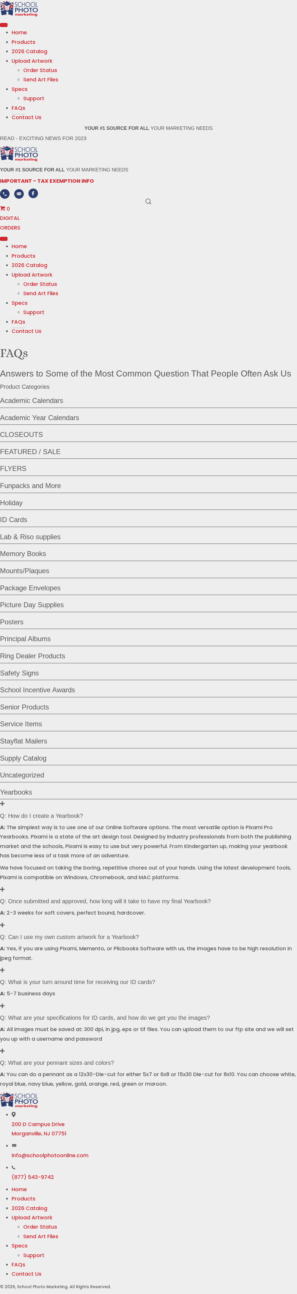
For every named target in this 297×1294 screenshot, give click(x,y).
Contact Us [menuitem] (26, 1273)
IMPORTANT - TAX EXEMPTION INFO (47, 180)
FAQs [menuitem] (18, 1264)
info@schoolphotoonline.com (50, 1155)
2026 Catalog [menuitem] (29, 1208)
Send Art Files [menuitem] (40, 1236)
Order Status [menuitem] (40, 1226)
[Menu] (4, 25)
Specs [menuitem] (20, 1245)
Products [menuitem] (23, 1198)
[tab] (148, 809)
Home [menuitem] (19, 1189)
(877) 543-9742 (33, 1177)
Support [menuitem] (33, 1255)
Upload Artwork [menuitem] (32, 1217)
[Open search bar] (148, 201)
